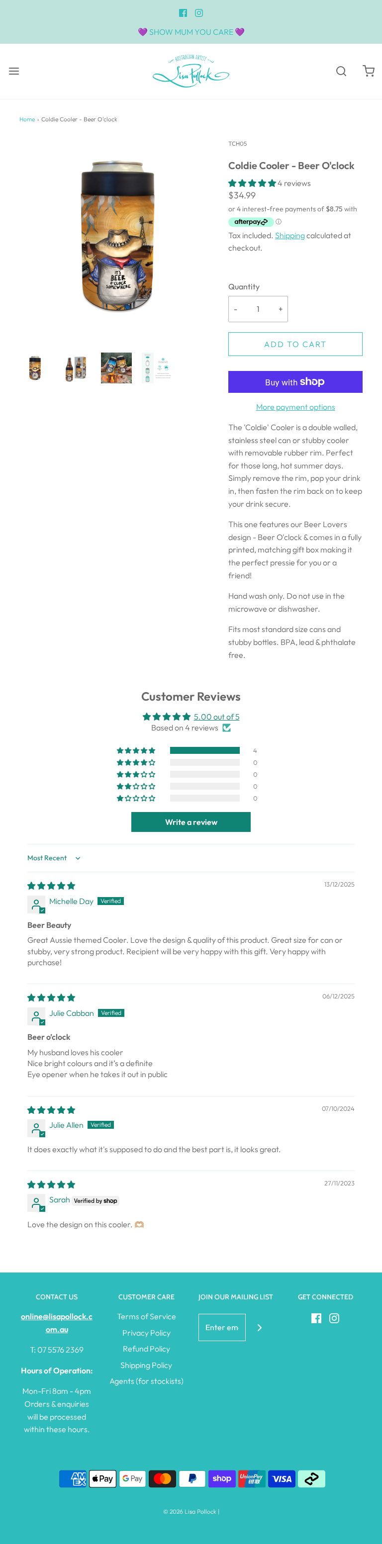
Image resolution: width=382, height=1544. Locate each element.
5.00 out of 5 (217, 717)
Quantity (244, 286)
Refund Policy (146, 1349)
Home (27, 119)
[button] (34, 368)
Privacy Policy (146, 1333)
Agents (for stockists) (146, 1381)
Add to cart (295, 344)
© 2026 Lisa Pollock (189, 1511)
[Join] (259, 1327)
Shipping (290, 235)
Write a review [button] (191, 822)
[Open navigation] (13, 71)
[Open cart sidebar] (368, 71)
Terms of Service (146, 1316)
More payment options (295, 407)
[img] (51, 886)
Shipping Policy (146, 1365)
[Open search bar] (341, 71)
